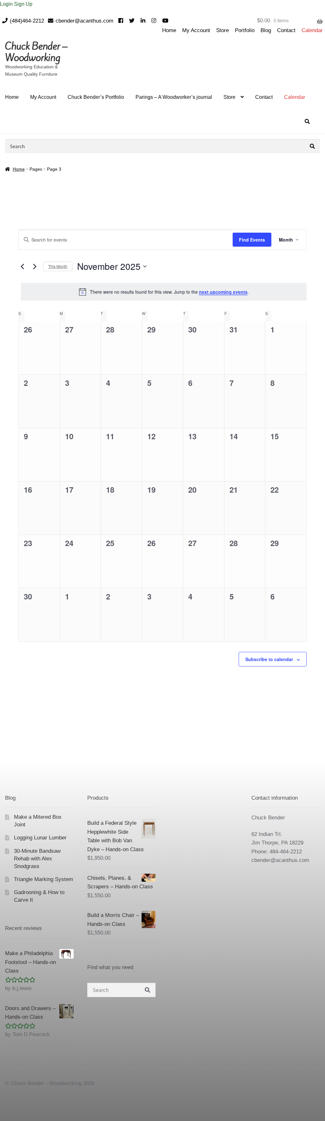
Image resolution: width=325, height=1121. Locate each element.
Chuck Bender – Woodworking (36, 52)
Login (7, 4)
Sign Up (23, 4)
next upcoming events (223, 292)
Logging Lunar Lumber (40, 838)
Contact (286, 30)
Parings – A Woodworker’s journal (174, 97)
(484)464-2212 (27, 21)
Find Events (252, 239)
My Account (196, 30)
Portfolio (245, 30)
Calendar (312, 30)
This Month (57, 266)
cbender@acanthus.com (84, 21)
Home (169, 30)
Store (222, 30)
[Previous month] (22, 266)
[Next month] (34, 266)
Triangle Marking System (43, 879)
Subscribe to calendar (269, 659)
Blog (266, 30)
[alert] (164, 292)
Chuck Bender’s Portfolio (96, 97)
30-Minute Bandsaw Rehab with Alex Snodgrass (37, 858)
